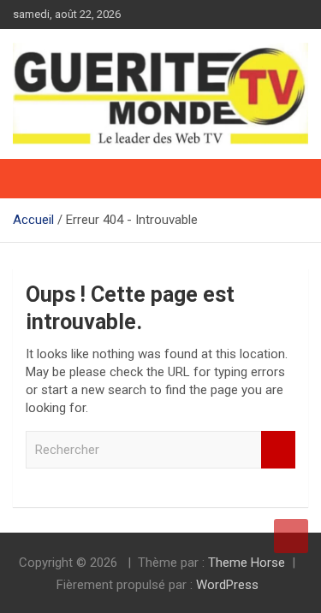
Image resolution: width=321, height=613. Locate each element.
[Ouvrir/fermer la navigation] (34, 178)
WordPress (227, 584)
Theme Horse (246, 562)
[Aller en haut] (291, 536)
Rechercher (278, 450)
